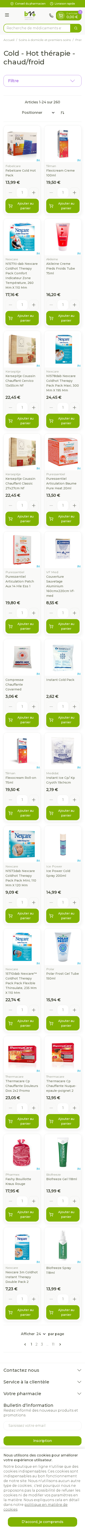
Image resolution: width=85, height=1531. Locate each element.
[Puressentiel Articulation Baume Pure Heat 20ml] (62, 452)
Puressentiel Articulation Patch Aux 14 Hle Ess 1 (19, 581)
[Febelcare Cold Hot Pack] (22, 143)
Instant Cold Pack (60, 680)
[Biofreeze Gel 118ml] (62, 1152)
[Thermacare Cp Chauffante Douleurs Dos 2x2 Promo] (22, 1054)
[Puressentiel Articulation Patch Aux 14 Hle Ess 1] (22, 550)
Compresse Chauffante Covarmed (14, 684)
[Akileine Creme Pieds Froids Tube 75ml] (62, 237)
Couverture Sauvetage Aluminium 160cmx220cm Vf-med (60, 586)
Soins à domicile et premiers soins (45, 40)
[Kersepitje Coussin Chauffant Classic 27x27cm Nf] (22, 452)
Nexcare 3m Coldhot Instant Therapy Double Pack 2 (21, 1277)
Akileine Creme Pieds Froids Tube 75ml (60, 268)
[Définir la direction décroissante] (62, 112)
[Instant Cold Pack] (62, 657)
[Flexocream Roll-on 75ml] (22, 751)
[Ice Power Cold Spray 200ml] (62, 844)
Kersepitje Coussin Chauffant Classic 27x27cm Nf (20, 483)
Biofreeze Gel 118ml (61, 1179)
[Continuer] (59, 1344)
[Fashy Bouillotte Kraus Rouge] (22, 1152)
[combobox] (37, 28)
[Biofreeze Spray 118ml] (62, 1245)
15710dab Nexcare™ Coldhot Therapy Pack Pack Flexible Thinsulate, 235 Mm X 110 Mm (21, 983)
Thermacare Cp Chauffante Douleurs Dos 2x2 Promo (21, 1086)
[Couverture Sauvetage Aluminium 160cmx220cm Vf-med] (62, 550)
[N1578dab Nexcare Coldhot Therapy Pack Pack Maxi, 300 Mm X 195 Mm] (62, 349)
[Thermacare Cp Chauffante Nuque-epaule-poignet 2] (62, 1054)
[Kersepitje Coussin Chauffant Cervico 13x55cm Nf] (22, 349)
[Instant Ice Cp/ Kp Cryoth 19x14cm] (62, 751)
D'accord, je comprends (42, 1522)
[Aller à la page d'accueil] (29, 15)
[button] (42, 81)
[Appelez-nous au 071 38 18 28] (51, 15)
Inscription (42, 1441)
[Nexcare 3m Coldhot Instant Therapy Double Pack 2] (22, 1245)
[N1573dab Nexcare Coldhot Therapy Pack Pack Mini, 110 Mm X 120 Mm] (22, 844)
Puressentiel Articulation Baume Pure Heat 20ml (61, 483)
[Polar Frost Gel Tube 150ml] (62, 947)
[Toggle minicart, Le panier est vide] (61, 16)
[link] (26, 1344)
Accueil (8, 40)
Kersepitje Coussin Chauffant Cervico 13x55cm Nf (20, 380)
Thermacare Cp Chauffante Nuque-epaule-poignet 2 (61, 1086)
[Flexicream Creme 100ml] (62, 143)
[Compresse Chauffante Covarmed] (22, 657)
